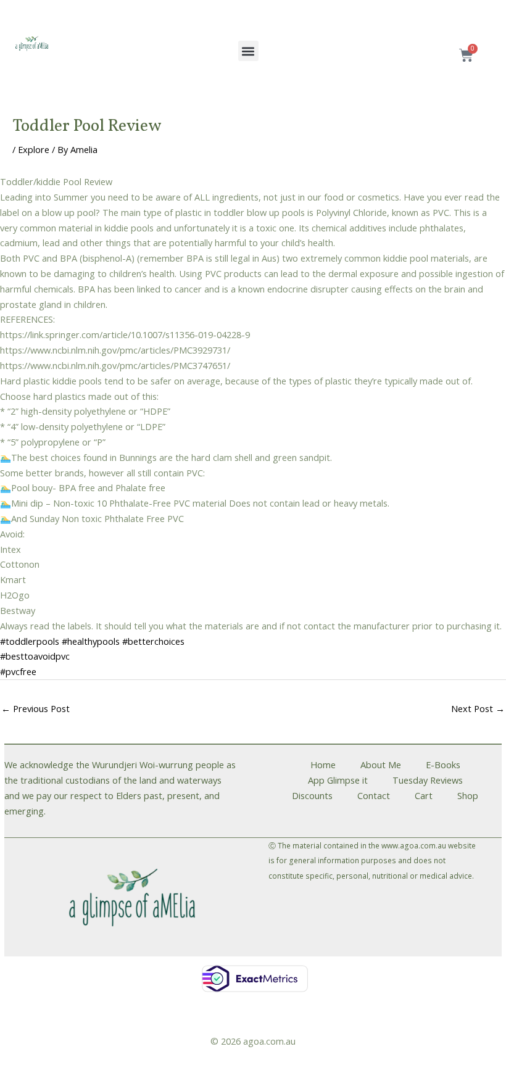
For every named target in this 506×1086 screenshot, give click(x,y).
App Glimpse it (338, 780)
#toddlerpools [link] (29, 641)
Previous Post (35, 708)
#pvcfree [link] (18, 671)
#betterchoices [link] (153, 641)
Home (323, 764)
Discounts (312, 795)
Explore (33, 149)
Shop (467, 795)
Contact (373, 795)
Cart (424, 795)
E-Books (443, 764)
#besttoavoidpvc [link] (35, 656)
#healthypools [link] (91, 641)
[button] (248, 51)
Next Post (478, 708)
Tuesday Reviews (427, 780)
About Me (380, 764)
